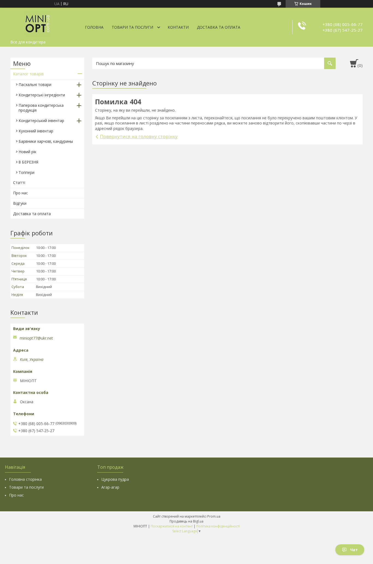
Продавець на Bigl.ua (186, 521)
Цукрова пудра (115, 479)
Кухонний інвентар (36, 130)
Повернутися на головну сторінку (139, 136)
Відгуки (19, 203)
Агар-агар (110, 487)
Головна (94, 27)
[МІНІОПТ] (37, 22)
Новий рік (27, 151)
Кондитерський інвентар (41, 120)
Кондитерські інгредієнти (42, 94)
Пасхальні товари (35, 84)
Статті (19, 182)
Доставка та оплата (218, 27)
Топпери (26, 172)
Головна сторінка (25, 479)
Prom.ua (213, 516)
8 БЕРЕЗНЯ (28, 162)
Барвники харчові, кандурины (46, 141)
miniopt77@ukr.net (36, 338)
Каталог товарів (28, 73)
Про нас (20, 192)
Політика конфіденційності (218, 526)
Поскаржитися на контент (172, 526)
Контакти (178, 27)
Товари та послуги (132, 27)
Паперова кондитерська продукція (41, 108)
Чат (354, 549)
